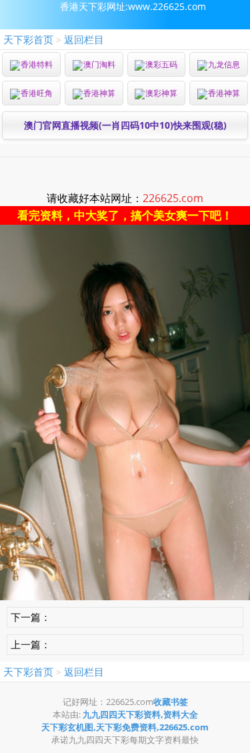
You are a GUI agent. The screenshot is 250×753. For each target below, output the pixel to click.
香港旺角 (37, 93)
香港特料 (37, 64)
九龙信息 (224, 64)
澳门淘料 (99, 64)
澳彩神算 (161, 93)
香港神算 (99, 93)
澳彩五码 (161, 64)
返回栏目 (84, 39)
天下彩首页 (28, 39)
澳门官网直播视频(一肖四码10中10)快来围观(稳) (125, 125)
